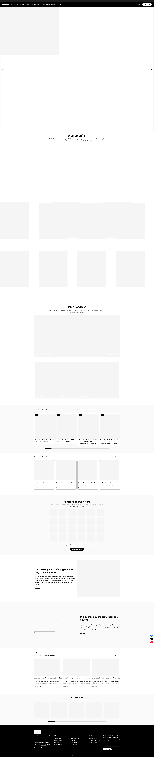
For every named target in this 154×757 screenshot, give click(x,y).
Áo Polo (61, 201)
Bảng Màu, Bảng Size (75, 738)
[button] (151, 639)
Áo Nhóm (117, 201)
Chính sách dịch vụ (74, 742)
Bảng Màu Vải (74, 740)
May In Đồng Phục (14, 4)
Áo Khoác (66, 201)
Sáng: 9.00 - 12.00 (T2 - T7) (94, 740)
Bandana (9, 201)
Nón (14, 201)
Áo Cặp (111, 201)
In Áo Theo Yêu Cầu (35, 4)
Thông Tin (59, 4)
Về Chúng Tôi (74, 744)
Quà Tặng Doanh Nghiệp (25, 4)
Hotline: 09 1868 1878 (93, 738)
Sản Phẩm (53, 4)
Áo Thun (4, 201)
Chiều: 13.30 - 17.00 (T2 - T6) (94, 742)
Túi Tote (18, 201)
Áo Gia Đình (123, 201)
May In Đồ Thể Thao (58, 744)
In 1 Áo (106, 201)
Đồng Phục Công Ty (58, 738)
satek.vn (84, 755)
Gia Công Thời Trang (45, 4)
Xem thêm (45, 198)
